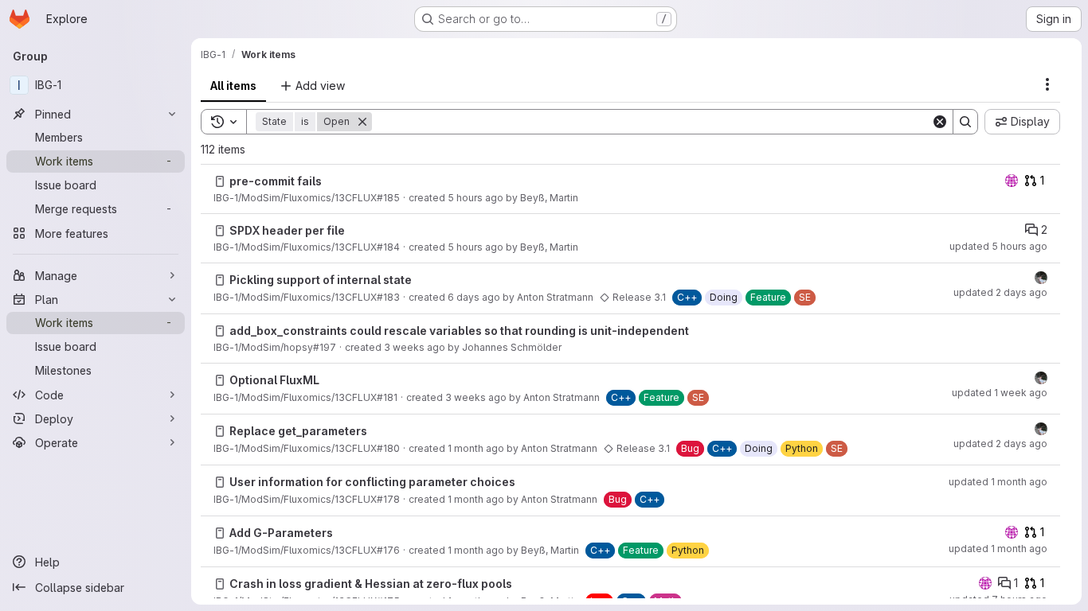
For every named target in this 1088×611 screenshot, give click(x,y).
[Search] (965, 121)
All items (233, 85)
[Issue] (219, 181)
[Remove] (362, 121)
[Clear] (939, 121)
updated (998, 246)
